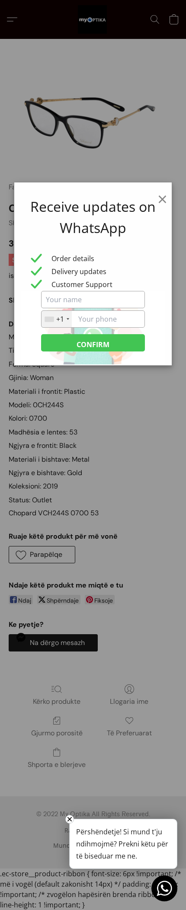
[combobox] (57, 319)
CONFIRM (93, 344)
